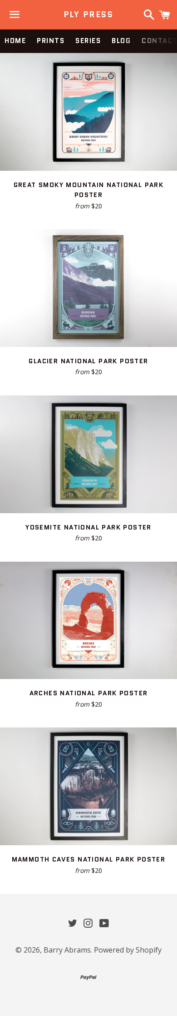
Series (88, 41)
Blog (121, 41)
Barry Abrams (67, 950)
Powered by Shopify (128, 950)
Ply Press (88, 14)
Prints (50, 41)
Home (15, 41)
